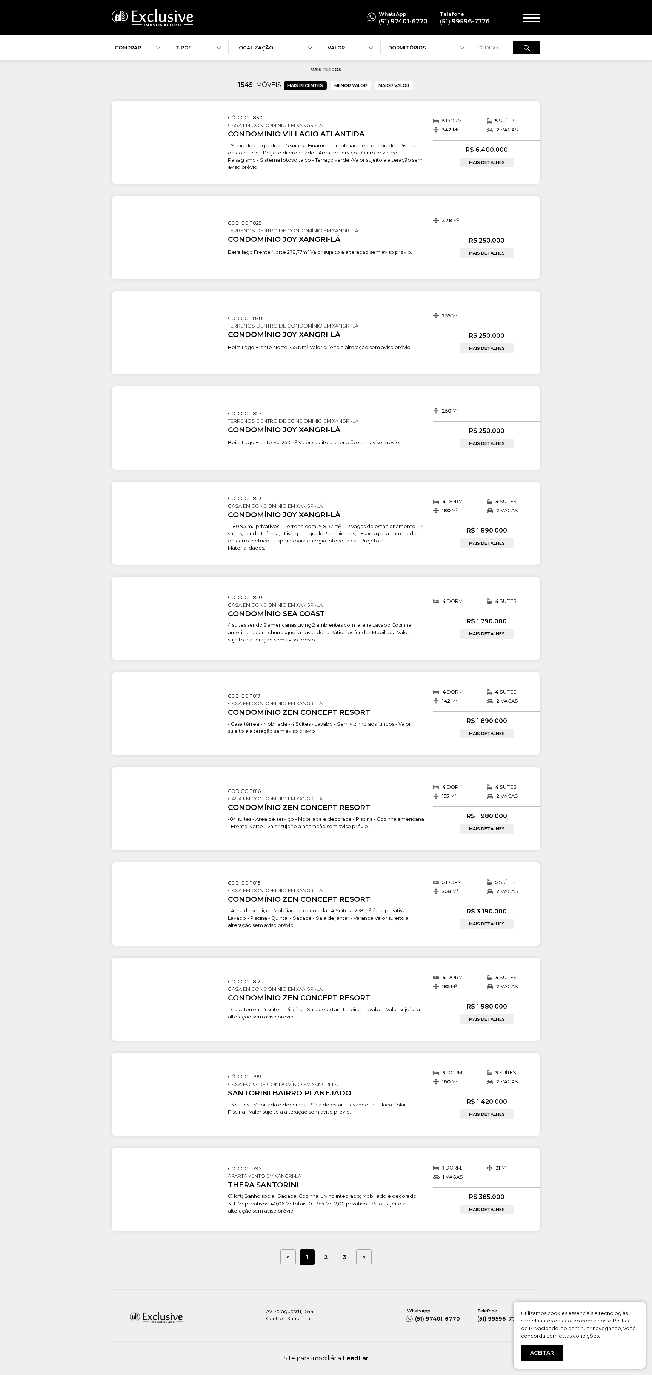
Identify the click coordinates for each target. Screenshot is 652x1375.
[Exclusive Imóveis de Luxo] (152, 17)
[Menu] (531, 17)
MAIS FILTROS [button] (326, 69)
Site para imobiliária (326, 1358)
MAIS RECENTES (305, 85)
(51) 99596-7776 (465, 21)
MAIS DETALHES (487, 162)
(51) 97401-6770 (403, 21)
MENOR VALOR (350, 85)
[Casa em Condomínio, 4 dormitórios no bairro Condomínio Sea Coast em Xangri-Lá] (165, 589)
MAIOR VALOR (393, 85)
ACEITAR (542, 1352)
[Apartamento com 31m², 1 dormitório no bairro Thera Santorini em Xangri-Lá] (165, 1161)
